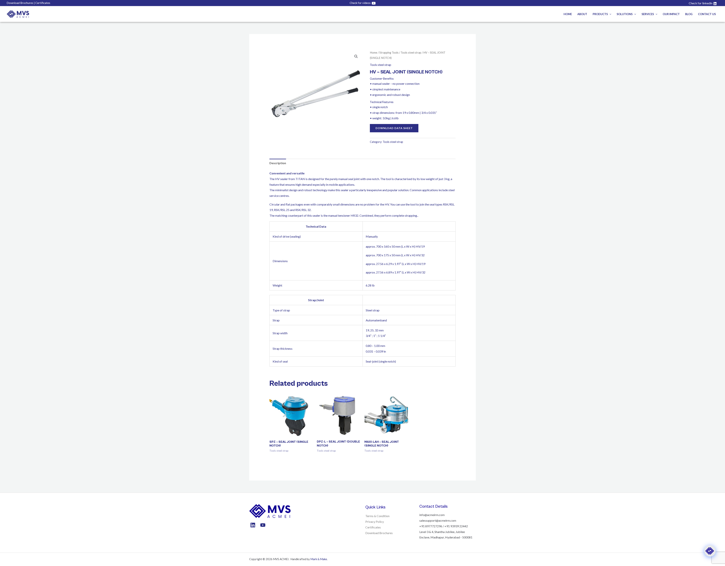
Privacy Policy (374, 521)
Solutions (624, 14)
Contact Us (707, 14)
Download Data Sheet (394, 128)
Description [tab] (277, 163)
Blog (689, 14)
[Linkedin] (252, 525)
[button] (609, 14)
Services (648, 14)
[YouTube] (262, 525)
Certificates (373, 527)
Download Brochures (379, 533)
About (582, 14)
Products (600, 14)
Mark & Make (318, 559)
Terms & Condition (377, 516)
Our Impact (671, 14)
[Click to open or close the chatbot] (710, 551)
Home (568, 14)
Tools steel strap (411, 52)
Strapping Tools (389, 52)
